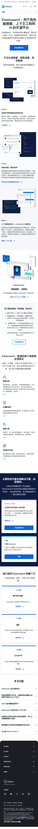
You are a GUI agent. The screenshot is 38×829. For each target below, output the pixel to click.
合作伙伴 (6, 756)
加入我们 (6, 751)
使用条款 (9, 802)
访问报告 (34, 1)
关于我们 (6, 746)
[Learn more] (19, 394)
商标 (5, 802)
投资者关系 (7, 766)
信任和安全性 (7, 761)
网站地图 (20, 802)
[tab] (19, 118)
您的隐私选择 (14, 821)
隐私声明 (15, 802)
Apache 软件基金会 (21, 817)
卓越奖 (5, 771)
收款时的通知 (7, 821)
